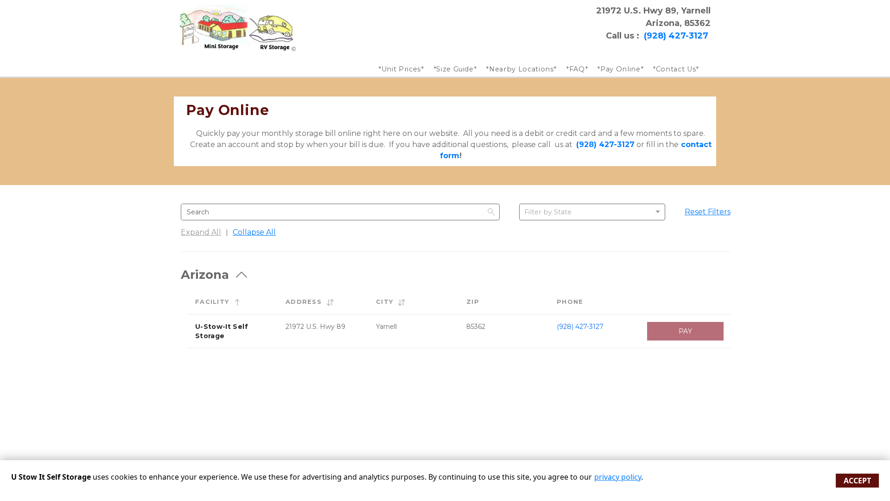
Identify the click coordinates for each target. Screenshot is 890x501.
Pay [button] (685, 331)
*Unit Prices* (401, 69)
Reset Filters (708, 211)
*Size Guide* (455, 69)
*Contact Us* (676, 69)
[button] (237, 302)
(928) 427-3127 (580, 326)
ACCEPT (857, 480)
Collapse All (254, 232)
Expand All (201, 232)
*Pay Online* (620, 69)
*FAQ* (577, 69)
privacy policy (617, 477)
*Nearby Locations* (521, 69)
